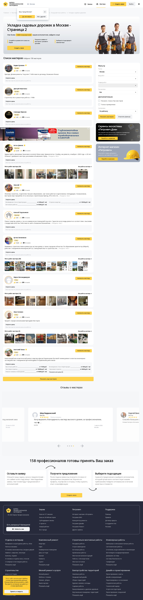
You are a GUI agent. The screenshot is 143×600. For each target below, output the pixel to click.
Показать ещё (10, 565)
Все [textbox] (101, 92)
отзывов (27, 70)
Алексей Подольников (21, 212)
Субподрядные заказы (46, 520)
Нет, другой (41, 17)
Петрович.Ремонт (78, 527)
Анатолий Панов (19, 349)
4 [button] (73, 446)
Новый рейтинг (44, 527)
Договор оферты (111, 520)
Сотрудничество (110, 523)
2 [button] (70, 446)
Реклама (108, 527)
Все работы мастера (84, 166)
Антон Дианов (18, 145)
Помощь (108, 514)
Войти (131, 4)
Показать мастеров (106, 117)
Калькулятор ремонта (79, 520)
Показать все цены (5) (56, 372)
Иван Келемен (18, 312)
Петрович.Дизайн (78, 523)
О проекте (42, 523)
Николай (16, 185)
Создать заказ (19, 48)
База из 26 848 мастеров (47, 517)
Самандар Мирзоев (20, 112)
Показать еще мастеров (48, 379)
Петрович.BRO (77, 517)
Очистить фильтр (124, 117)
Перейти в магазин (108, 159)
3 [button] (71, 446)
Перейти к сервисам (108, 138)
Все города (43, 530)
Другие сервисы (77, 530)
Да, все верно (27, 17)
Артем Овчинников (20, 238)
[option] (70, 425)
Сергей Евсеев (135, 413)
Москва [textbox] (102, 72)
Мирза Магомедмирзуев (22, 277)
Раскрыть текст (54, 156)
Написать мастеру (83, 66)
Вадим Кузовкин (19, 65)
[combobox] (118, 72)
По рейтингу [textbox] (104, 111)
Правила (108, 517)
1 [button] (68, 446)
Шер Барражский (48, 413)
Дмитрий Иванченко (20, 89)
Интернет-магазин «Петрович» (82, 514)
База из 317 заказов (46, 514)
